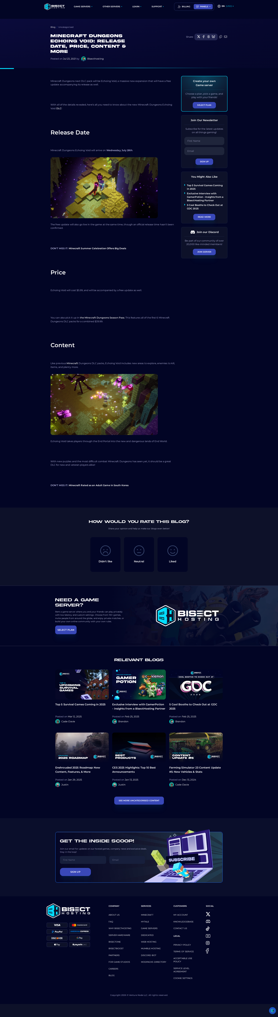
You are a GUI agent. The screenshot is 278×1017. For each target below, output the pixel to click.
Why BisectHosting (120, 928)
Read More (204, 217)
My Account (180, 915)
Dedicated (147, 935)
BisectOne (115, 941)
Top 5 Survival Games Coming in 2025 (80, 704)
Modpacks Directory (153, 962)
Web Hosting (149, 941)
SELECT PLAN (65, 630)
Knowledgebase (183, 921)
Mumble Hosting (151, 948)
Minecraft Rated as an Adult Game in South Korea (99, 485)
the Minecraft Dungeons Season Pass (102, 317)
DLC (58, 108)
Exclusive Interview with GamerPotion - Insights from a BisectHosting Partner (205, 197)
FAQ (111, 921)
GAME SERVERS (82, 6)
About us (114, 915)
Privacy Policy (182, 945)
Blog (53, 27)
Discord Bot (148, 955)
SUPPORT (157, 6)
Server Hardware (119, 935)
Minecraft (72, 363)
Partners (114, 955)
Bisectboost (116, 948)
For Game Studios (119, 962)
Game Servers (149, 928)
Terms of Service (183, 951)
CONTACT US (180, 928)
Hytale (145, 921)
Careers (113, 968)
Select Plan (204, 105)
